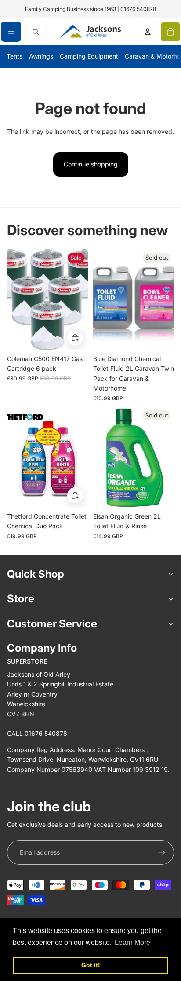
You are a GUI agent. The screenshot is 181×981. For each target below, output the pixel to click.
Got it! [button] (90, 965)
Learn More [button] (132, 942)
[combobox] (36, 31)
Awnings (41, 56)
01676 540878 (138, 9)
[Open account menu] (147, 31)
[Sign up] (161, 852)
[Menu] (11, 32)
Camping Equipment (89, 56)
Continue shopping (91, 164)
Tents (14, 56)
